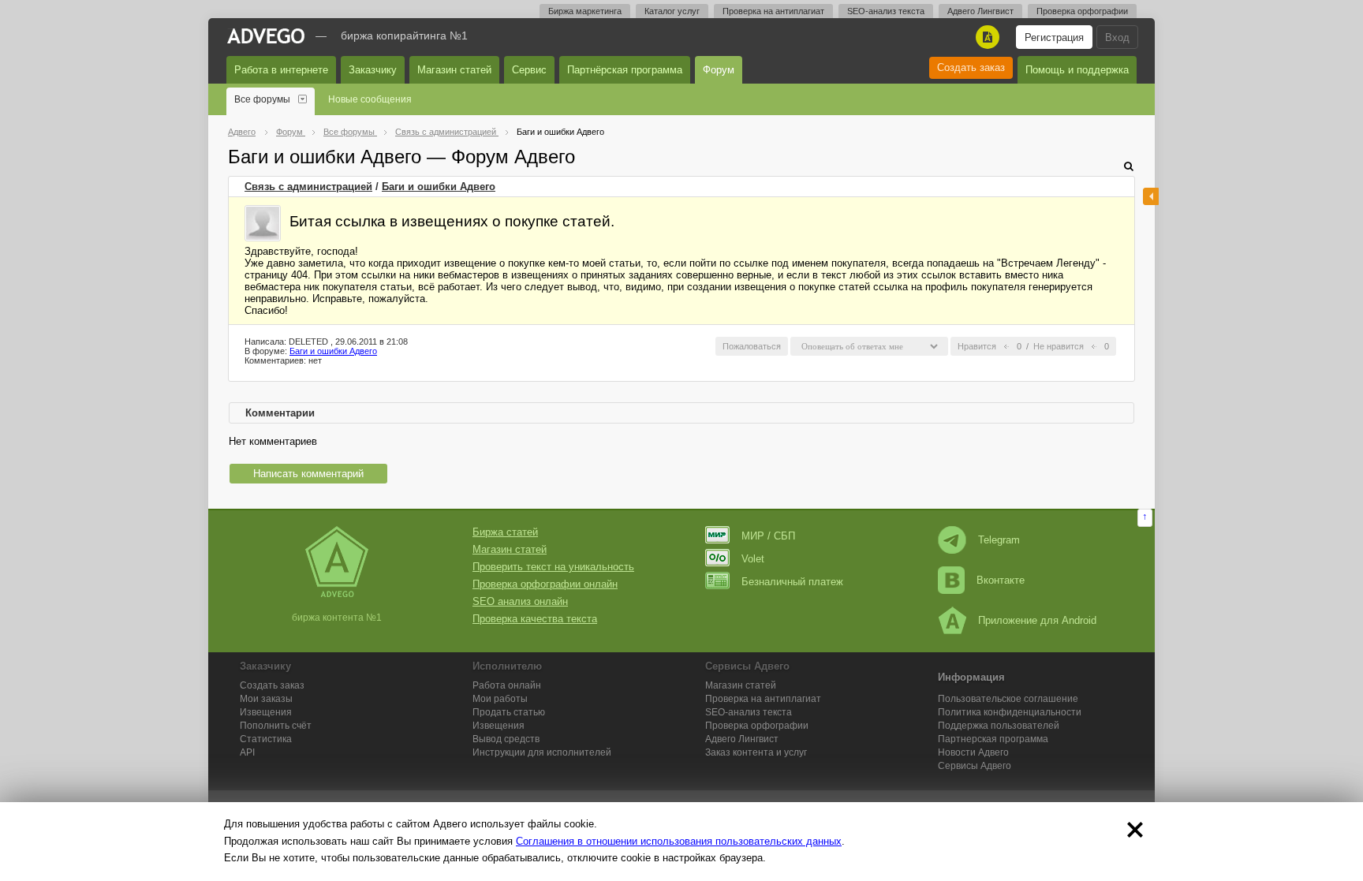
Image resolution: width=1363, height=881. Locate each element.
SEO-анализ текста (885, 11)
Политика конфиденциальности (1009, 712)
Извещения (266, 712)
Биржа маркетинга (585, 11)
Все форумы (262, 99)
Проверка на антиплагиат (773, 11)
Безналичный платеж (792, 582)
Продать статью (508, 712)
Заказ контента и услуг (756, 752)
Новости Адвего (973, 752)
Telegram (999, 540)
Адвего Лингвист (980, 11)
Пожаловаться (752, 346)
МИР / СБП (768, 536)
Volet (752, 559)
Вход (1117, 37)
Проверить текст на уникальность (553, 567)
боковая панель (1151, 196)
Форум (718, 70)
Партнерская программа (993, 739)
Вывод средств (506, 739)
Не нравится (1058, 346)
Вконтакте (1001, 580)
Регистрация (1054, 37)
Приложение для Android (1037, 620)
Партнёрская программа (624, 70)
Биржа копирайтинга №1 (404, 35)
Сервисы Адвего (974, 765)
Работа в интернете (281, 70)
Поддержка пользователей (998, 725)
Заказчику (373, 70)
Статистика (266, 739)
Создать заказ (971, 67)
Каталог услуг (672, 11)
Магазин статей (454, 70)
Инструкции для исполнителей (541, 752)
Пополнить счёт (276, 725)
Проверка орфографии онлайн (545, 584)
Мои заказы (266, 698)
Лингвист (742, 739)
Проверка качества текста (534, 619)
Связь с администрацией (308, 186)
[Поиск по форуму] (1128, 166)
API (247, 752)
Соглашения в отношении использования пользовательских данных (679, 841)
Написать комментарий (308, 474)
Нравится (977, 346)
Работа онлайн (506, 685)
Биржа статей (505, 532)
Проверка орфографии (1082, 11)
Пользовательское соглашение (1008, 698)
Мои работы (500, 698)
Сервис (529, 70)
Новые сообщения (370, 99)
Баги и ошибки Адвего (438, 186)
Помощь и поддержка (1077, 70)
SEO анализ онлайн (520, 601)
